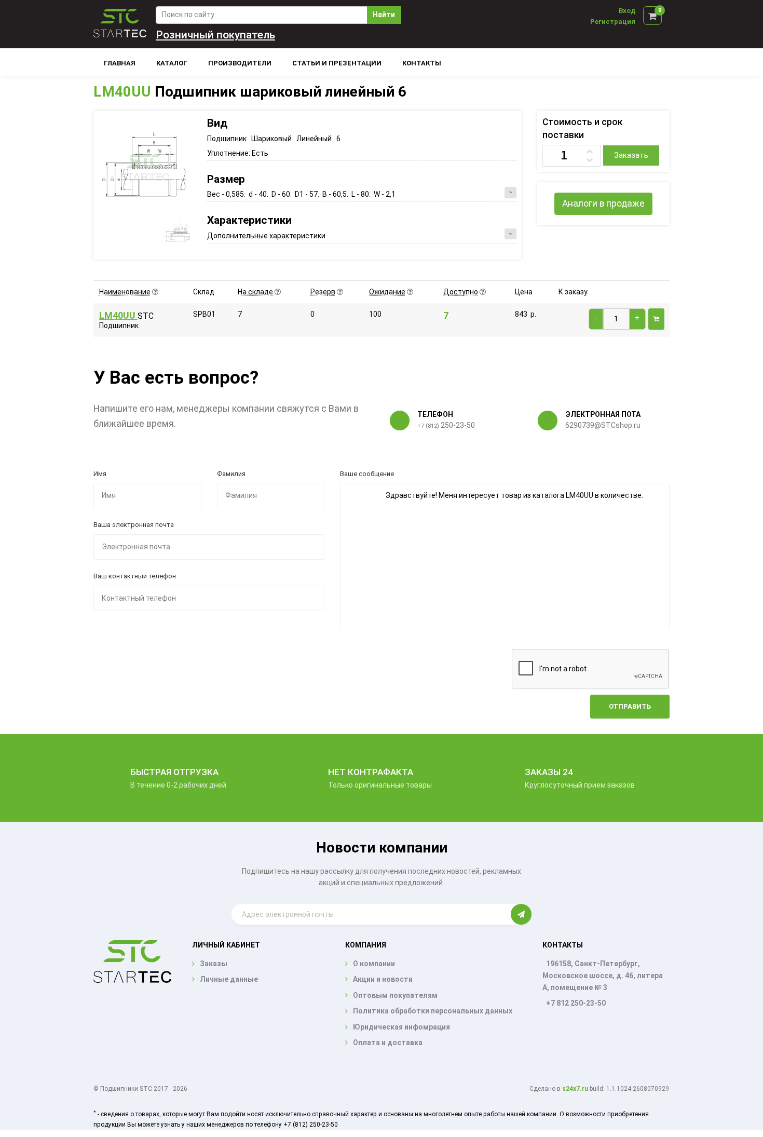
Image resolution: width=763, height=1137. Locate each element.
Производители (239, 63)
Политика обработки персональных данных (432, 1011)
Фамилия (231, 474)
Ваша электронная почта (133, 525)
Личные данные (229, 979)
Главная (119, 63)
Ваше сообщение (367, 474)
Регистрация (612, 21)
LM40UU (122, 91)
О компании (374, 963)
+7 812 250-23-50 (576, 1003)
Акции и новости (383, 979)
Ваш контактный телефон (134, 576)
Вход (627, 11)
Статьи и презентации (337, 63)
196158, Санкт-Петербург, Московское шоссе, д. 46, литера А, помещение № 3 (602, 975)
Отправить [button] (630, 706)
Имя (99, 474)
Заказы (213, 963)
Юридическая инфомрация (401, 1027)
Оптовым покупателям (395, 995)
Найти (384, 14)
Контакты (421, 63)
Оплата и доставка (388, 1042)
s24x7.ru (575, 1088)
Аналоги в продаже (603, 203)
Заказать (631, 155)
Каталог (171, 63)
